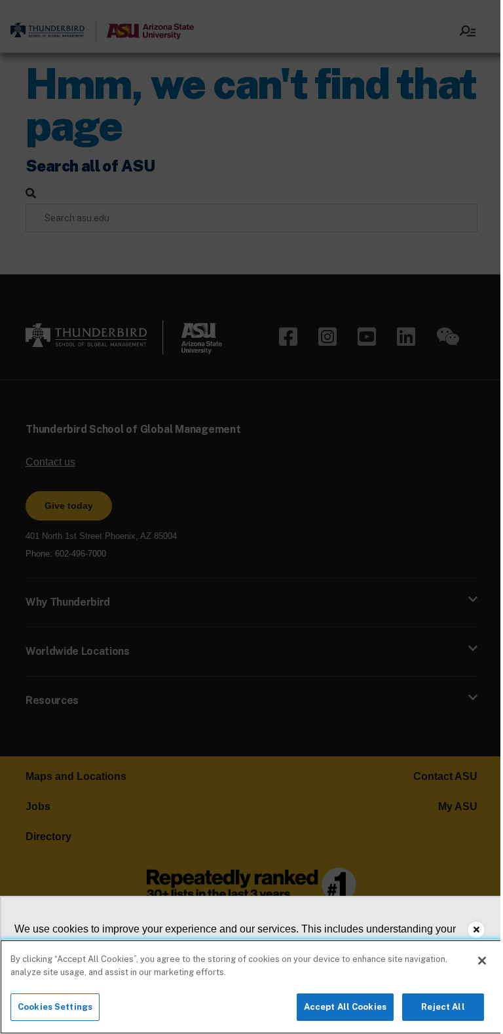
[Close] (482, 960)
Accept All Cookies (345, 1007)
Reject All (442, 1007)
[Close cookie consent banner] (476, 930)
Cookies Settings (55, 1007)
